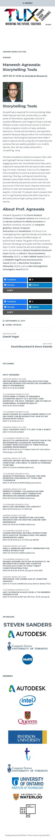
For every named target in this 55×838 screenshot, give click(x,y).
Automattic (46, 835)
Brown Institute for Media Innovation (24, 221)
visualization (25, 231)
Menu (28, 3)
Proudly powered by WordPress (15, 835)
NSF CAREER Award (33, 256)
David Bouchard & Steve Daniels (31, 345)
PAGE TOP (51, 810)
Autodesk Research (36, 76)
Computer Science (25, 218)
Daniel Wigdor (13, 325)
